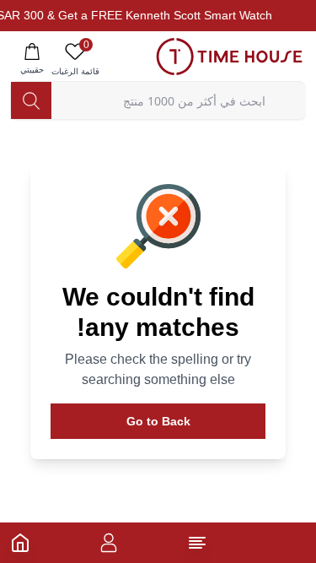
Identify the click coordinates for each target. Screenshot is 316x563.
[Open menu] (197, 543)
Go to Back (158, 421)
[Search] (31, 100)
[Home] (20, 543)
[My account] (109, 543)
